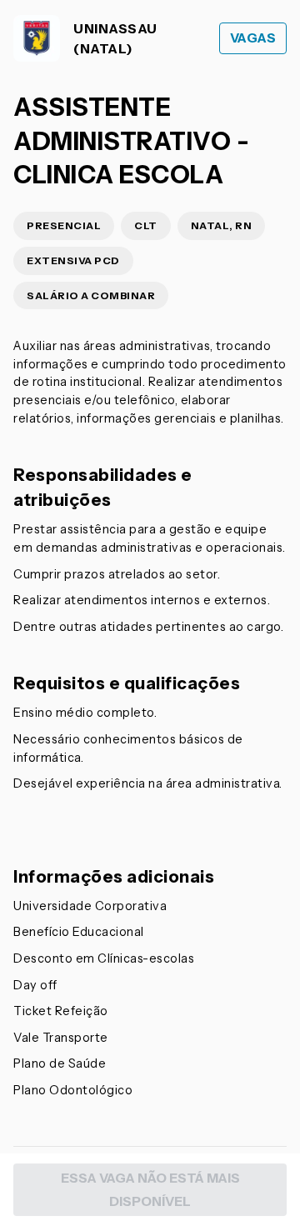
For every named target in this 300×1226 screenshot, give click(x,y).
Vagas (253, 38)
